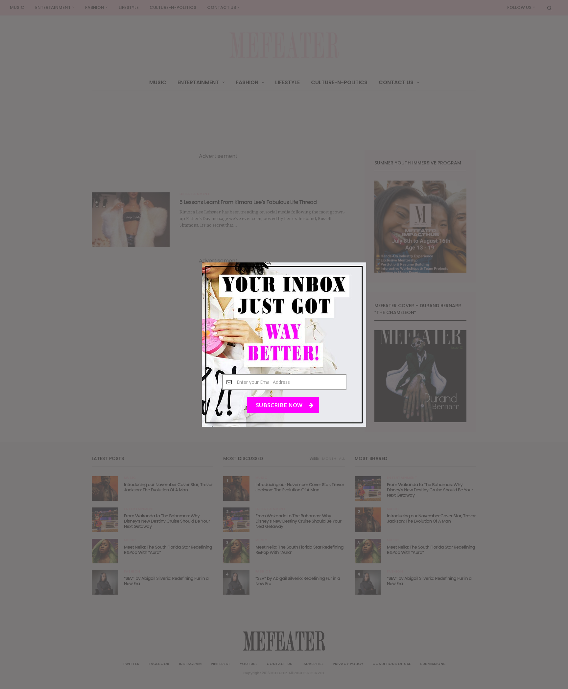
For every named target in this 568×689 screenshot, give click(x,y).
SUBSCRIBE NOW (280, 404)
